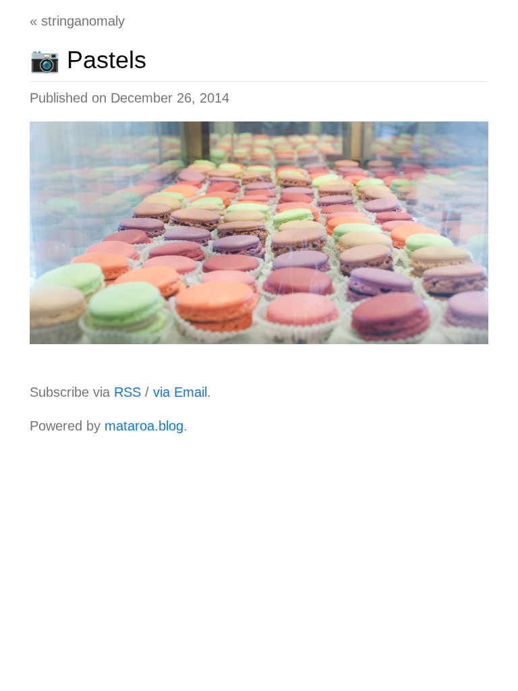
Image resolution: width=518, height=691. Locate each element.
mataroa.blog (144, 425)
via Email (180, 392)
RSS (127, 392)
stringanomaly (83, 20)
